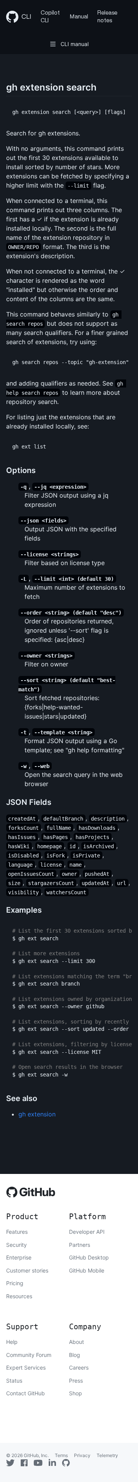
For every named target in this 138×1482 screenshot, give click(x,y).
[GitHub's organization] (66, 1463)
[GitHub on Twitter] (10, 1462)
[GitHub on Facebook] (24, 1462)
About (76, 1342)
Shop (75, 1393)
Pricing (14, 1283)
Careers (79, 1367)
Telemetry (107, 1455)
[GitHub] (31, 1194)
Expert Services (26, 1367)
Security (16, 1244)
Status (14, 1380)
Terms (61, 1455)
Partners (79, 1244)
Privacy (82, 1455)
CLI (26, 17)
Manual (79, 16)
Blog (74, 1355)
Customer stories (27, 1270)
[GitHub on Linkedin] (52, 1462)
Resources (19, 1296)
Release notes (107, 16)
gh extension (37, 1114)
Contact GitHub (25, 1393)
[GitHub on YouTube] (38, 1463)
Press (76, 1380)
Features (17, 1231)
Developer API (87, 1231)
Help (12, 1342)
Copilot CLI (50, 16)
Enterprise (18, 1257)
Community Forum (28, 1355)
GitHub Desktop (89, 1257)
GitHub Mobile (86, 1270)
